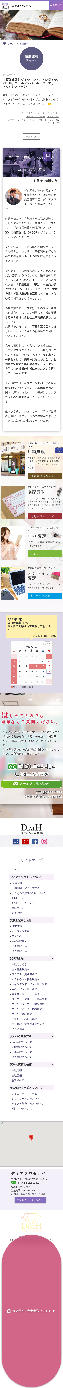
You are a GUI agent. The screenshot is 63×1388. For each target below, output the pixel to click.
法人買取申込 (19, 951)
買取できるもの (20, 964)
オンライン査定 (20, 931)
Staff (25, 841)
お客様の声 (18, 1080)
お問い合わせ (19, 898)
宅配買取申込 (19, 941)
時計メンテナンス (22, 1108)
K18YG (56, 123)
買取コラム (18, 908)
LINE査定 (17, 926)
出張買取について (22, 1052)
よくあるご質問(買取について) (29, 893)
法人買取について (22, 1057)
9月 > (47, 643)
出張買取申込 (19, 946)
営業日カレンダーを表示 (30, 1199)
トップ (15, 869)
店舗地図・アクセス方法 (25, 888)
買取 (20, 969)
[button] (31, 1137)
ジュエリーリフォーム (24, 1093)
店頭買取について (22, 1042)
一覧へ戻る (31, 136)
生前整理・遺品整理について (28, 1023)
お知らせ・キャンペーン (25, 902)
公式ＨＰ (16, 841)
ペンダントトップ (44, 119)
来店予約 (17, 936)
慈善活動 (17, 912)
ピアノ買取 (18, 1028)
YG (49, 123)
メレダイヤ (43, 113)
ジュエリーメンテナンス (25, 1098)
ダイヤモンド (28, 113)
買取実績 (17, 1075)
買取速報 (17, 1070)
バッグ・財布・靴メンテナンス (29, 1103)
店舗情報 (17, 883)
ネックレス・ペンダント (20, 119)
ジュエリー (52, 116)
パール (54, 113)
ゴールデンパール (35, 116)
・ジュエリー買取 (29, 984)
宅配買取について (22, 1047)
